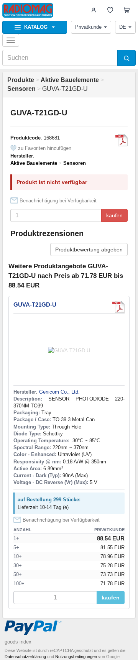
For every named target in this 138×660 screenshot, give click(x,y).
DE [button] (122, 27)
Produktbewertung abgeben (89, 249)
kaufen (114, 215)
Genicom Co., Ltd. (59, 392)
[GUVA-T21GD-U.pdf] (121, 140)
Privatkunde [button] (88, 27)
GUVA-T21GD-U (34, 304)
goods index (18, 642)
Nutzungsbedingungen (76, 656)
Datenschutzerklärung (25, 656)
